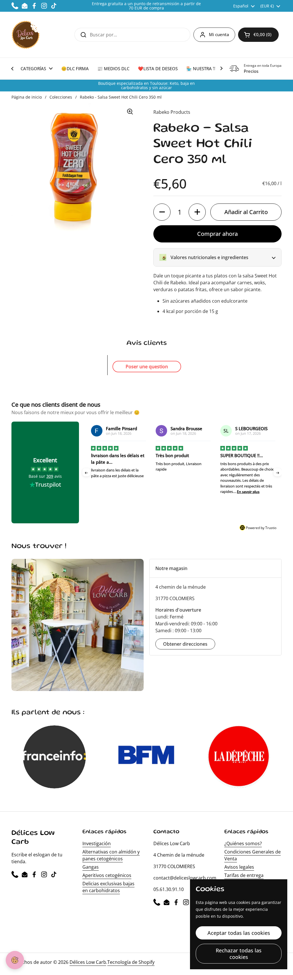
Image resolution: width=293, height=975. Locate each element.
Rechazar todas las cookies (239, 953)
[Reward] (15, 960)
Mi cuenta (219, 34)
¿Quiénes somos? (243, 843)
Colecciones (61, 97)
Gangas (90, 867)
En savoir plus (183, 491)
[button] (258, 35)
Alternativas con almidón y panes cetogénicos (111, 855)
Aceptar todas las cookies (238, 932)
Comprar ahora (217, 234)
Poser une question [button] (147, 366)
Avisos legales (239, 867)
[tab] (215, 568)
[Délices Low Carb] (25, 34)
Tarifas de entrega (244, 875)
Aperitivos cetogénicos (106, 875)
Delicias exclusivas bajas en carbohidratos (108, 887)
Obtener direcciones (185, 644)
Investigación (96, 843)
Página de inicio (26, 97)
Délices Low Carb (88, 962)
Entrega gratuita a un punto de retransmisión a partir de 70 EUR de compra (146, 5)
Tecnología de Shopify (131, 962)
